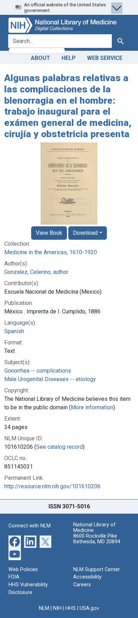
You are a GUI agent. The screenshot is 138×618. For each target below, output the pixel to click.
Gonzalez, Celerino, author (36, 272)
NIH (57, 608)
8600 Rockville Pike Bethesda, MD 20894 (96, 539)
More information (92, 407)
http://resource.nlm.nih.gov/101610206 (52, 486)
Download (85, 233)
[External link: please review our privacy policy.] (14, 541)
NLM (44, 608)
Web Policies (23, 570)
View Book (49, 233)
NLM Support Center (96, 570)
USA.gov (89, 608)
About (40, 58)
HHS (70, 608)
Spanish (14, 331)
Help (69, 58)
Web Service (104, 58)
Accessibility (87, 577)
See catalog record (59, 446)
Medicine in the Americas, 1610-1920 (50, 252)
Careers (82, 585)
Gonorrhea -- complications (37, 370)
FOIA (13, 577)
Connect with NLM (29, 526)
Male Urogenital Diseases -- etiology (50, 379)
